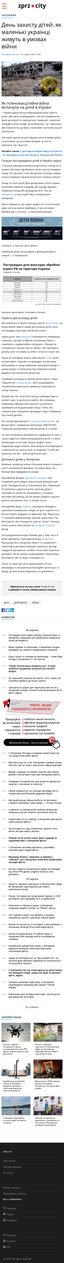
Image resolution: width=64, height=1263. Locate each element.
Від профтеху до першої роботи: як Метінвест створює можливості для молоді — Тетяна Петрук (35, 801)
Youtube (10, 1241)
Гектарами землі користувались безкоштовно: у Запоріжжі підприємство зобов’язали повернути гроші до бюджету (34, 638)
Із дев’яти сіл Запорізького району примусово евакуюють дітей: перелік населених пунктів (33, 811)
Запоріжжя (9, 15)
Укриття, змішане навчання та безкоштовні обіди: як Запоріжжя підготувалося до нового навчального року (35, 887)
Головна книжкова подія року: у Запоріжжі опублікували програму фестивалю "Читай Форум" (31, 985)
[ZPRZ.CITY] (32, 6)
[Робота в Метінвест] (32, 723)
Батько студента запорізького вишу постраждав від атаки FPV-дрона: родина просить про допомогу (34, 872)
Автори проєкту (12, 1187)
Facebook (11, 1208)
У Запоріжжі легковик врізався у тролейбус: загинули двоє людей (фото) (32, 848)
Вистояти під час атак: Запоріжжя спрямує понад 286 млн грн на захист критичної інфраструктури (35, 763)
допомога (20, 602)
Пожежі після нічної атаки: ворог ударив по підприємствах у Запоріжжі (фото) (33, 839)
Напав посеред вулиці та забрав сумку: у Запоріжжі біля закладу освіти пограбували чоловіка (32, 936)
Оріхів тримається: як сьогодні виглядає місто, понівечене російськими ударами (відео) (33, 792)
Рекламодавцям (12, 1166)
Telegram (46, 586)
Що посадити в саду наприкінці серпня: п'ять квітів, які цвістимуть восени (33, 830)
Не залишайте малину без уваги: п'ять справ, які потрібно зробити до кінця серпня (35, 679)
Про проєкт (9, 1160)
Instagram (11, 1220)
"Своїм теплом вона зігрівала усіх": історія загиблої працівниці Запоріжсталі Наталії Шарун (32, 669)
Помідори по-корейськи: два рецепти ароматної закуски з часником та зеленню (34, 782)
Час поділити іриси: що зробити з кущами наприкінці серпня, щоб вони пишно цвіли (32, 916)
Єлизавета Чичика (10, 54)
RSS (8, 1247)
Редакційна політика (15, 1193)
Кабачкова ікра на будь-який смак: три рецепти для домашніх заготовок (34, 995)
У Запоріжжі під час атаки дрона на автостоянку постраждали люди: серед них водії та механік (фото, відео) (35, 973)
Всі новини (32, 1007)
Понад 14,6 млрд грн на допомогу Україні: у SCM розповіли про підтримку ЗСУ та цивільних (34, 897)
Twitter (10, 1214)
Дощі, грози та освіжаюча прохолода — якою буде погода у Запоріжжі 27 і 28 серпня (35, 657)
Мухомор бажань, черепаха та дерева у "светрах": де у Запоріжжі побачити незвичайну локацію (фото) (35, 859)
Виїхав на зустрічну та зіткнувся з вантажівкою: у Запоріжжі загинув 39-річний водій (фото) (35, 925)
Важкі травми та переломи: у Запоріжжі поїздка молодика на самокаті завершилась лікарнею (34, 648)
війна (35, 602)
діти (6, 602)
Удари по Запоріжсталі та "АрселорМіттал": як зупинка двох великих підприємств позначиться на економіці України (35, 961)
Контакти (8, 1172)
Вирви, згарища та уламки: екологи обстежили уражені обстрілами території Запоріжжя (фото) (34, 773)
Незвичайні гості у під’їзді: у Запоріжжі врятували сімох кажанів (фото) (35, 820)
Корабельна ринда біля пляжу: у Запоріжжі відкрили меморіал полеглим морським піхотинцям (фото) (32, 948)
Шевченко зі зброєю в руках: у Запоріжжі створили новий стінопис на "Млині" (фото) (32, 906)
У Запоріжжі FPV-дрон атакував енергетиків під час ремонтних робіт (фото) (34, 754)
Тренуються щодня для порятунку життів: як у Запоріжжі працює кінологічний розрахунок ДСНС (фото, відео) (35, 690)
